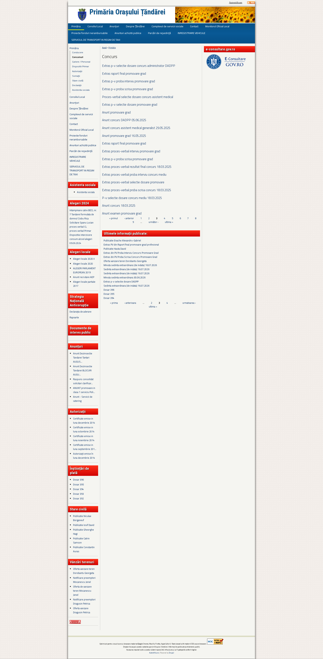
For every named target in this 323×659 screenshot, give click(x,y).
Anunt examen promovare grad (121, 213)
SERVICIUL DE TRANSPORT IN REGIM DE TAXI (95, 40)
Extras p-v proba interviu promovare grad (128, 81)
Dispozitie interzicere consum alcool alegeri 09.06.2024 (81, 239)
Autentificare (235, 2)
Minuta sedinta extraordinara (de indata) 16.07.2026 (130, 265)
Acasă (104, 47)
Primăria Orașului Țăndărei (127, 12)
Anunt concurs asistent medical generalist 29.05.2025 (136, 127)
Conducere (77, 52)
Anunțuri (114, 26)
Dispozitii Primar (80, 66)
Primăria (76, 26)
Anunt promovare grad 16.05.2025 (124, 135)
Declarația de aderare (80, 311)
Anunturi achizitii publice (128, 33)
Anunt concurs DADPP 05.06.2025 (124, 120)
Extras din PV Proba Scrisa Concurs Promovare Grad (130, 257)
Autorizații (77, 71)
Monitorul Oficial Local (217, 26)
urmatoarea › (189, 303)
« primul (113, 218)
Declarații (76, 85)
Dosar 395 (78, 484)
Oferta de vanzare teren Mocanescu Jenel (82, 591)
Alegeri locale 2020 (83, 263)
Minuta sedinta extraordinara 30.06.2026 (124, 277)
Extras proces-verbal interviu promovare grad (131, 151)
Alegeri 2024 (79, 203)
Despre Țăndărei (135, 26)
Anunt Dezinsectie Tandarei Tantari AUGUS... (82, 357)
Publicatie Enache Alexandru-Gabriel (122, 240)
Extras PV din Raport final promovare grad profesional (131, 244)
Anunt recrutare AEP (83, 277)
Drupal (171, 653)
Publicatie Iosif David (83, 525)
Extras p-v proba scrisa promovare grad (127, 89)
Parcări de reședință (159, 33)
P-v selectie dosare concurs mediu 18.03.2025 (132, 197)
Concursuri (77, 57)
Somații (76, 76)
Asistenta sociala (81, 90)
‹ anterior (129, 218)
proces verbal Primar (80, 231)
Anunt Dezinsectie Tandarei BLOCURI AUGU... (82, 370)
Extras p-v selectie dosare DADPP (121, 281)
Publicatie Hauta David (115, 249)
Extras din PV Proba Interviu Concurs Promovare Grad (131, 253)
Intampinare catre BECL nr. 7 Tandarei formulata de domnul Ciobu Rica (83, 214)
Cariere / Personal (81, 61)
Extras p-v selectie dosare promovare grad (129, 104)
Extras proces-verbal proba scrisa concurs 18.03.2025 (136, 190)
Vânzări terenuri (82, 562)
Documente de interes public (80, 330)
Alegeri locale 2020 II (84, 259)
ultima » (169, 222)
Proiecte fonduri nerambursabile (89, 33)
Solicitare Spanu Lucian (81, 222)
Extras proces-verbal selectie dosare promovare (133, 182)
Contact (194, 26)
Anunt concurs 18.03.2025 (118, 205)
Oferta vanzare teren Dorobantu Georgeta (125, 261)
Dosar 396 (78, 479)
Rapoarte (74, 317)
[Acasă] (82, 14)
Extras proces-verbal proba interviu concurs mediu (134, 174)
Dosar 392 (78, 498)
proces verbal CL (78, 227)
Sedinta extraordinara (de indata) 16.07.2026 (126, 269)
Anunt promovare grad (116, 112)
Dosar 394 (78, 489)
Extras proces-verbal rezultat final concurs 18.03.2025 (136, 166)
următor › (153, 222)
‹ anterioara (130, 303)
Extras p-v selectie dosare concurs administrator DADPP (138, 65)
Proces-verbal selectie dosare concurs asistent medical (137, 96)
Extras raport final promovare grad (124, 73)
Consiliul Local (95, 26)
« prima (114, 303)
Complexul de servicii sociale (167, 26)
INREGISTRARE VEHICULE (191, 33)
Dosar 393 (78, 494)
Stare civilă (77, 80)
